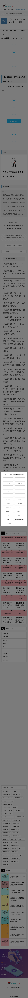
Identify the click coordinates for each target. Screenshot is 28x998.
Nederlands (8, 507)
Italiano (20, 503)
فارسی (19, 515)
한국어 (8, 503)
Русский (20, 491)
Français (20, 495)
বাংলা (8, 495)
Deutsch (8, 499)
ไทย (8, 515)
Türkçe (19, 499)
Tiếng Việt (19, 511)
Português (8, 491)
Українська (8, 523)
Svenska (8, 511)
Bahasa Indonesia (19, 519)
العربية (19, 487)
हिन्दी (8, 487)
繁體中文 (20, 483)
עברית (8, 519)
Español (20, 479)
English (8, 479)
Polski (19, 507)
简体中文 (8, 483)
